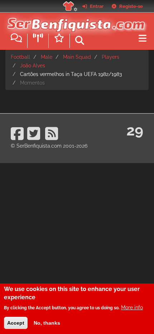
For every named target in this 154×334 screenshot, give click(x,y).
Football (20, 57)
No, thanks (47, 323)
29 (134, 130)
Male (46, 57)
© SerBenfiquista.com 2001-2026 (49, 146)
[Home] (74, 21)
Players (110, 57)
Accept (15, 323)
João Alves (32, 65)
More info (132, 307)
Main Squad (77, 57)
